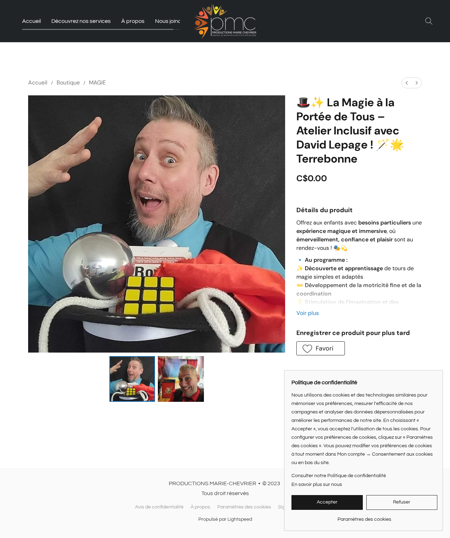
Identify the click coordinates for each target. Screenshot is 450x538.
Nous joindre (171, 21)
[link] (364, 517)
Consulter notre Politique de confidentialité (338, 475)
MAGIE (97, 82)
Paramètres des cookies (244, 507)
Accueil (31, 21)
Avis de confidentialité (159, 507)
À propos (132, 21)
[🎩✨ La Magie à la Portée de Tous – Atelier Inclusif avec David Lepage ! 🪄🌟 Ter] (132, 379)
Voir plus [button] (307, 313)
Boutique (68, 82)
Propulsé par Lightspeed (225, 519)
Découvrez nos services (81, 21)
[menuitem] (407, 83)
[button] (225, 21)
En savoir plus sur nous (316, 484)
